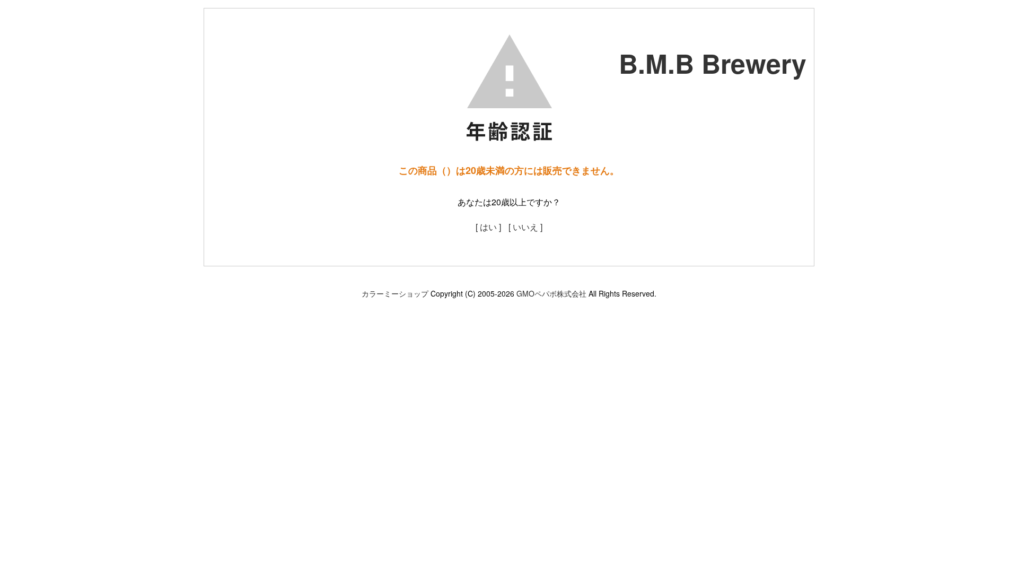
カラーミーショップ (395, 293)
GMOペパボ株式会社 (551, 293)
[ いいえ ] (525, 227)
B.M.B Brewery (712, 63)
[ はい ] (488, 227)
